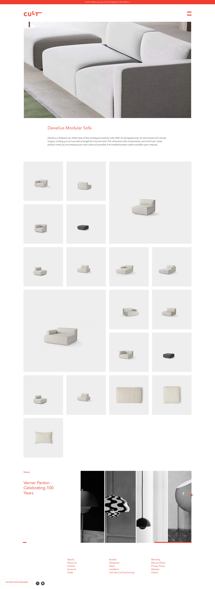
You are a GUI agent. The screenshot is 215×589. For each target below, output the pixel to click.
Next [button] (191, 495)
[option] (43, 486)
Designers (114, 563)
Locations (114, 569)
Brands (112, 560)
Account (71, 569)
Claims (154, 573)
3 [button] (173, 542)
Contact (71, 566)
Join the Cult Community (122, 573)
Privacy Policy (158, 566)
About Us (72, 563)
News (27, 472)
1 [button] (99, 542)
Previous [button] (24, 541)
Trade (70, 573)
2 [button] (136, 542)
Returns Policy (158, 563)
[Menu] (189, 14)
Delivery (155, 569)
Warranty (155, 560)
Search (70, 560)
